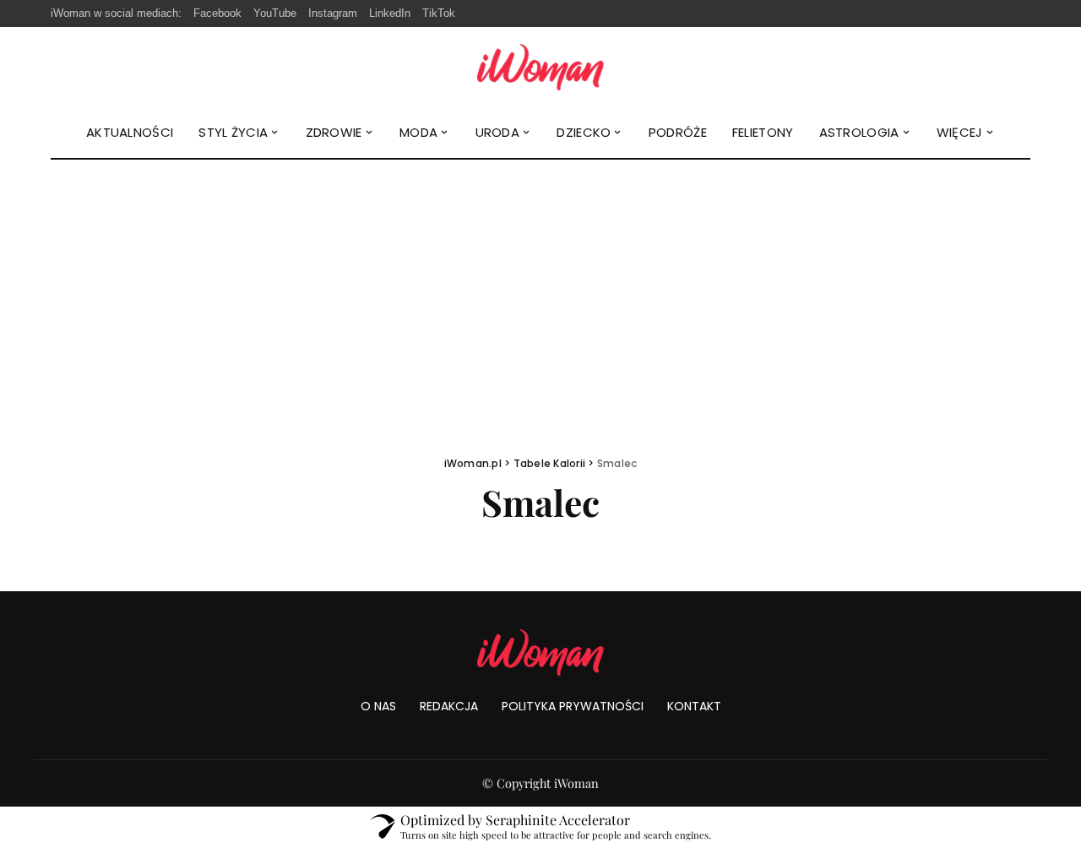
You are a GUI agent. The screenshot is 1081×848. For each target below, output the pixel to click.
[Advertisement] (540, 286)
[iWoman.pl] (540, 67)
